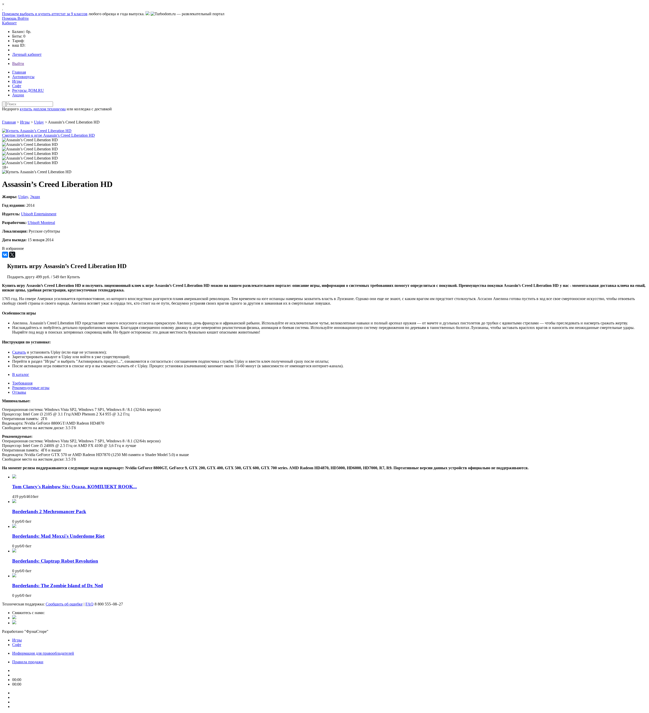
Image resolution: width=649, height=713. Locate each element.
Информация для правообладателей (43, 653)
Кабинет (9, 23)
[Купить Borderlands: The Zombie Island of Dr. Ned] (14, 576)
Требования (22, 383)
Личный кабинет (27, 54)
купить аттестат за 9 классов (62, 14)
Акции (18, 95)
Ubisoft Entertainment (38, 214)
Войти (23, 18)
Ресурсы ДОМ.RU (28, 90)
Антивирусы (23, 77)
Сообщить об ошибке (64, 604)
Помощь (9, 18)
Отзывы (19, 392)
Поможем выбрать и (20, 14)
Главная (19, 72)
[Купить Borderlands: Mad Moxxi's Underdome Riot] (14, 526)
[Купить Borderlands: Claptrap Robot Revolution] (14, 551)
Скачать (19, 352)
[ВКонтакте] (5, 255)
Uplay (39, 122)
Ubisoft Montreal (41, 222)
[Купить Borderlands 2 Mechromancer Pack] (14, 501)
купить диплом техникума (43, 109)
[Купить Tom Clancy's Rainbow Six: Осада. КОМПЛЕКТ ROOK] (14, 477)
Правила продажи (27, 662)
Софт (16, 86)
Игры (17, 81)
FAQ (89, 604)
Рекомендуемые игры (30, 388)
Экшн (35, 197)
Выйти (18, 63)
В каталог (20, 374)
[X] (12, 255)
